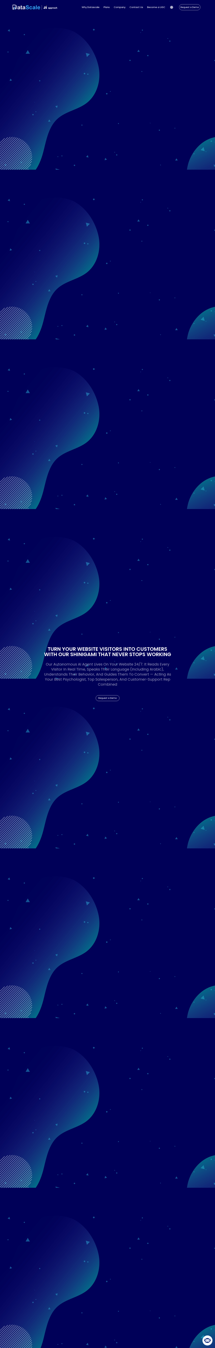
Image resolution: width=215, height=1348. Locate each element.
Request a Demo (190, 7)
